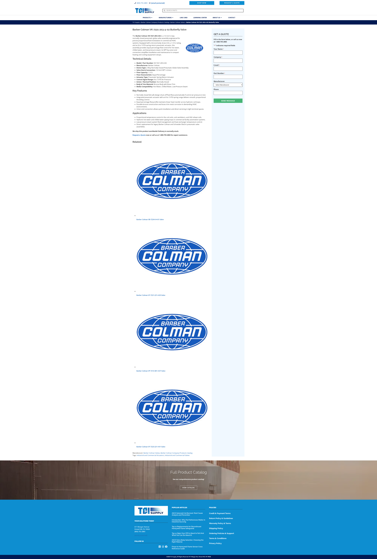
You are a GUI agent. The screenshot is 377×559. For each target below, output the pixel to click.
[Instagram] (163, 546)
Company (218, 57)
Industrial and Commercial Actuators (150, 455)
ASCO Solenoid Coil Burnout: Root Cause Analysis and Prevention (187, 514)
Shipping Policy (216, 528)
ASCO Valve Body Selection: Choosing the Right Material (188, 541)
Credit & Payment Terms (220, 513)
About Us (216, 18)
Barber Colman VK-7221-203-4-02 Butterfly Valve (159, 29)
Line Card (183, 18)
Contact (231, 18)
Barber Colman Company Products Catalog (155, 22)
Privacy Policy (215, 543)
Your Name (218, 49)
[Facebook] (166, 546)
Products (147, 18)
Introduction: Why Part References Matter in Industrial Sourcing (188, 521)
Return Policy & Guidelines (221, 518)
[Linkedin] (159, 546)
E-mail (217, 65)
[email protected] (141, 535)
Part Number (219, 73)
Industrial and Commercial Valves (177, 455)
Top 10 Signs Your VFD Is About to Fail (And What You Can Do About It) (188, 534)
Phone (216, 89)
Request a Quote (139, 135)
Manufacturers (165, 18)
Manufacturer (219, 81)
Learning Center (200, 18)
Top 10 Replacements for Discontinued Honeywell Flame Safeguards (186, 527)
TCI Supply (136, 22)
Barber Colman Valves (177, 22)
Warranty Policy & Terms (220, 523)
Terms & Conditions (217, 538)
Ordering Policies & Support (221, 533)
